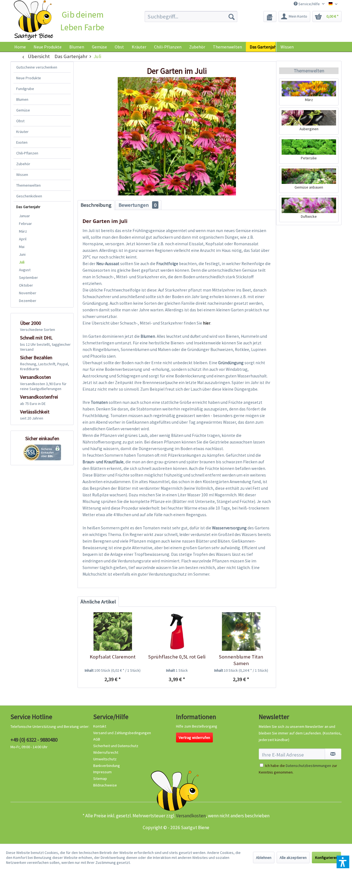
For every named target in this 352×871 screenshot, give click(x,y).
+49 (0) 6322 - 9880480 (33, 739)
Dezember (27, 300)
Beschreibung (96, 205)
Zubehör (23, 163)
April (22, 238)
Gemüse (23, 110)
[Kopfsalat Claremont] (112, 631)
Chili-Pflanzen (27, 153)
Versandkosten (191, 816)
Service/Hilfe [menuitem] (309, 3)
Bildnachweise (105, 785)
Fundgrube (25, 88)
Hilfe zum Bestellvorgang (196, 726)
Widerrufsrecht (105, 752)
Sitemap (100, 778)
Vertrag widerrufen (194, 737)
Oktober (26, 285)
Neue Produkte (28, 77)
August (25, 269)
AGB (96, 739)
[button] (343, 862)
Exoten (22, 142)
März (23, 231)
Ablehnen (263, 857)
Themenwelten (28, 185)
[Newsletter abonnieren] (333, 754)
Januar (24, 215)
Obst (20, 120)
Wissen (287, 47)
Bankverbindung (106, 765)
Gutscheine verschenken (36, 67)
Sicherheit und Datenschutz (115, 745)
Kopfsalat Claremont (113, 657)
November (27, 292)
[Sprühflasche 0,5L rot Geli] (176, 631)
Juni (22, 254)
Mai (21, 246)
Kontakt (99, 726)
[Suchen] (231, 16)
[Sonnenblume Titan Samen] (241, 631)
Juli (21, 262)
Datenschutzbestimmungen (308, 765)
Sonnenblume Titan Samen (241, 660)
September (28, 277)
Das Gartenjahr (28, 206)
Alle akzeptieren (293, 857)
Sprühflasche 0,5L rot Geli (176, 657)
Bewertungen (137, 205)
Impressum (102, 771)
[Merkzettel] (269, 16)
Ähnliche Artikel (98, 601)
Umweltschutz (105, 758)
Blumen (22, 99)
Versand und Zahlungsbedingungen (122, 732)
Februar (25, 223)
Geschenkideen (29, 196)
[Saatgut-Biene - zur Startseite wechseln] (33, 20)
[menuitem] (191, 16)
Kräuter (22, 131)
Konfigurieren (326, 857)
